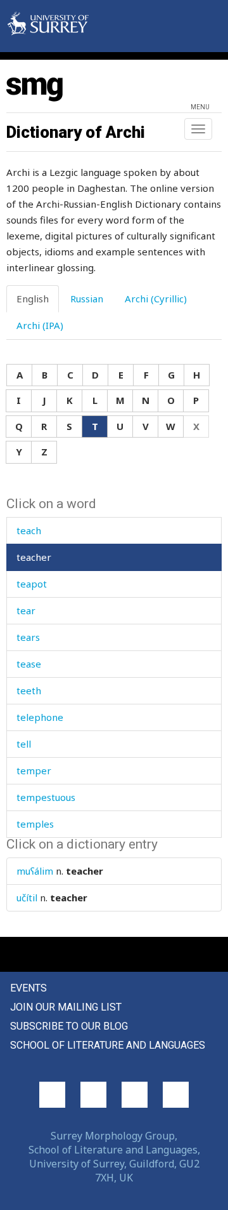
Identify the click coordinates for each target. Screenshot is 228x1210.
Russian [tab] (86, 298)
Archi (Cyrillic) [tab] (156, 298)
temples (35, 823)
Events (28, 988)
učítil (26, 897)
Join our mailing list (66, 1007)
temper (33, 770)
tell (23, 743)
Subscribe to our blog (69, 1026)
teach (28, 530)
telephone (39, 717)
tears (28, 637)
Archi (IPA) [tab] (39, 325)
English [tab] (32, 298)
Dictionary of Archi (75, 132)
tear (25, 610)
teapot (31, 583)
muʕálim (34, 870)
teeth (28, 690)
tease (28, 663)
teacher (33, 557)
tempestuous (45, 797)
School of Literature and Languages (107, 1045)
